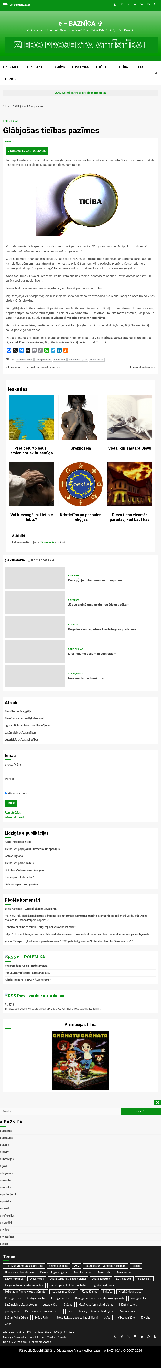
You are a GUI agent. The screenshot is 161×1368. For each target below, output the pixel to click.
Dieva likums (123, 1272)
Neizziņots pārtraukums (35, 676)
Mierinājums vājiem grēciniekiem (35, 651)
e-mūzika (5, 1187)
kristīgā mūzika (60, 1298)
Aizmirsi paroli (15, 817)
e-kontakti (11, 66)
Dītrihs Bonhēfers (39, 1332)
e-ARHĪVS (58, 66)
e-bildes (4, 1152)
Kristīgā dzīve (13, 1298)
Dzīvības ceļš (123, 1279)
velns (8, 1324)
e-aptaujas (6, 1138)
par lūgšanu (12, 1311)
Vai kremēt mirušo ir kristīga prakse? (26, 966)
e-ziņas (4, 1244)
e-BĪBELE (102, 66)
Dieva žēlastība (101, 1279)
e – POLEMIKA (31, 957)
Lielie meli (59, 360)
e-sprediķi (6, 1222)
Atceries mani (17, 793)
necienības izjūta (78, 360)
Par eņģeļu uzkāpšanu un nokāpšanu (35, 578)
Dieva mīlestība (14, 1279)
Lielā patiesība (43, 360)
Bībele (136, 1266)
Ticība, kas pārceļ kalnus (19, 863)
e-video (4, 1229)
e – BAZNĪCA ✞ (80, 23)
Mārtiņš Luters (128, 1304)
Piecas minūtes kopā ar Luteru (43, 1311)
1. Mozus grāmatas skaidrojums (24, 1266)
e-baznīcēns (13, 764)
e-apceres (73, 576)
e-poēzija (5, 1201)
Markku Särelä (56, 1337)
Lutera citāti (50, 1304)
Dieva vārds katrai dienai (40, 995)
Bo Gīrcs (9, 142)
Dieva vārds (37, 1279)
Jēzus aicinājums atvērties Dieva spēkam (35, 602)
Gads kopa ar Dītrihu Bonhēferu (68, 1285)
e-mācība (5, 1180)
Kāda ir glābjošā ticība (18, 842)
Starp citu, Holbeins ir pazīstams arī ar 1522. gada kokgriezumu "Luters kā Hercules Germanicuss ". (73, 941)
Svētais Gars (127, 1311)
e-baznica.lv (144, 1279)
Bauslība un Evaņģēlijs (18, 711)
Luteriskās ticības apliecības (21, 739)
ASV (76, 1266)
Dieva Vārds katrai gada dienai (68, 1279)
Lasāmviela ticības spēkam (21, 732)
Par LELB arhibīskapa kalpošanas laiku (27, 973)
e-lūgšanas (6, 1173)
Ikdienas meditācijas (64, 1291)
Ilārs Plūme (36, 1337)
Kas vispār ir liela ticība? (19, 877)
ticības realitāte (125, 1317)
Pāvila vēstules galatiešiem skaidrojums (91, 1311)
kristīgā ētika (138, 1298)
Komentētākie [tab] (42, 560)
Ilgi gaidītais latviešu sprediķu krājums (27, 725)
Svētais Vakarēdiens (16, 1317)
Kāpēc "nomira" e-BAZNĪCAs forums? (28, 980)
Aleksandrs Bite (13, 1332)
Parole (9, 778)
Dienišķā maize (82, 1272)
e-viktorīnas (7, 1237)
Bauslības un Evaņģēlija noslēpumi (105, 1266)
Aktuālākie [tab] (15, 560)
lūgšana (67, 1304)
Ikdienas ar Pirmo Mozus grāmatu (25, 1291)
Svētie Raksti (42, 1317)
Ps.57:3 (9, 1004)
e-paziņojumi (75, 674)
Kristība (108, 1291)
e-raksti (73, 625)
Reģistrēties (13, 812)
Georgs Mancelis (14, 1337)
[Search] (156, 73)
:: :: (112, 1350)
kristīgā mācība (36, 1298)
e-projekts (35, 66)
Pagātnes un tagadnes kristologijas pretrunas (35, 627)
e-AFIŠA (10, 78)
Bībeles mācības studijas (19, 1272)
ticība (107, 1317)
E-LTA (139, 66)
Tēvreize (145, 1317)
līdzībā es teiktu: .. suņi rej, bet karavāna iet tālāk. (46, 927)
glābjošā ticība (24, 360)
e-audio (4, 1145)
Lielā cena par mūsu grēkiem (22, 884)
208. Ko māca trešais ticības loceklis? (80, 92)
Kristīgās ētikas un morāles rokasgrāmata (99, 1298)
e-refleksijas (10, 121)
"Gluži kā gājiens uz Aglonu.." (41, 909)
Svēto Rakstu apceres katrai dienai (77, 1317)
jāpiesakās (47, 542)
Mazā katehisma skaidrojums (96, 1304)
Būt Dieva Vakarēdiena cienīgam (24, 870)
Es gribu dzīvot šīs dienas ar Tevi (24, 1285)
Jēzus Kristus (89, 1291)
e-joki (3, 1166)
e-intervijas (7, 1159)
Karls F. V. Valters (15, 1341)
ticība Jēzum (96, 360)
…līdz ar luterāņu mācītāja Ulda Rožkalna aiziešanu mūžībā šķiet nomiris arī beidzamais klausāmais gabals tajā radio (81, 934)
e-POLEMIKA (80, 66)
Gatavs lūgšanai (14, 856)
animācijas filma (58, 1266)
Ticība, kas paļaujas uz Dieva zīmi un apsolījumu (33, 849)
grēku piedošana (104, 1285)
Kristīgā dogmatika (130, 1291)
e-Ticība (122, 66)
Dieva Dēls (103, 1272)
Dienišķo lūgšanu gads (53, 1272)
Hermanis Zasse (40, 1341)
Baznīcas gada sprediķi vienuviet (24, 718)
